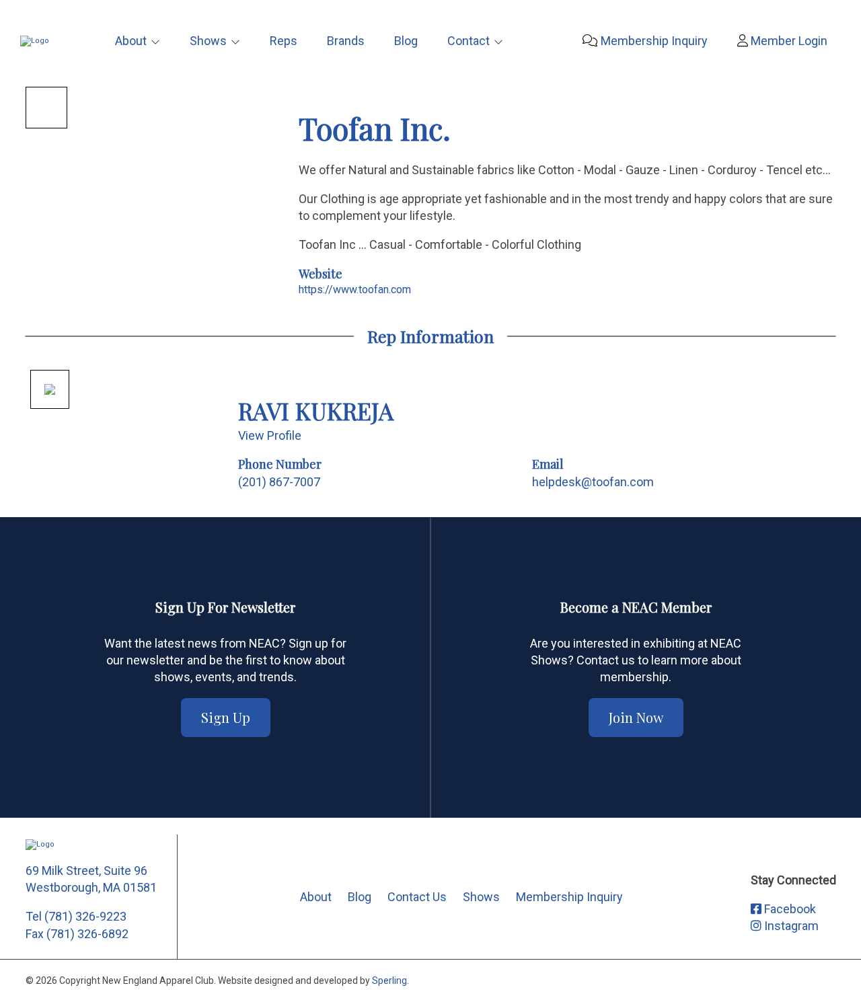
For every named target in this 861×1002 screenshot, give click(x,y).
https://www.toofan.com (355, 289)
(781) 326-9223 (85, 916)
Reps (283, 41)
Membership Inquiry (653, 41)
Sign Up (225, 717)
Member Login (787, 41)
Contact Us (417, 897)
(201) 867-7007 (279, 482)
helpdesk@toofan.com (593, 482)
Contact (468, 41)
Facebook (788, 909)
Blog (406, 41)
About (131, 41)
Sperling (389, 980)
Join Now (636, 717)
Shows (208, 41)
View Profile (269, 435)
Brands (346, 41)
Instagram (790, 926)
